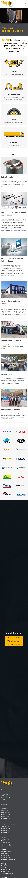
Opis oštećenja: (7, 177)
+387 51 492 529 (5, 814)
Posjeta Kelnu (6, 374)
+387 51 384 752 (5, 816)
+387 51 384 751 (5, 830)
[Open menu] (25, 4)
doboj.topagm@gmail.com (8, 859)
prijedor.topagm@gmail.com (8, 845)
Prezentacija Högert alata (11, 341)
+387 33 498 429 (5, 869)
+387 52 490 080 (5, 843)
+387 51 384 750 (5, 798)
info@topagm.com (6, 799)
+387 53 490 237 (5, 855)
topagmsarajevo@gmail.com (8, 873)
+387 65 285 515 (5, 857)
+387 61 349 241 (5, 871)
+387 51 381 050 (5, 828)
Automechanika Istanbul (10, 410)
